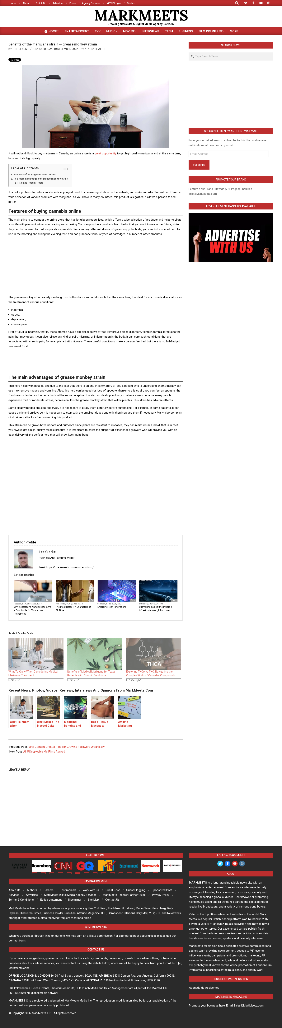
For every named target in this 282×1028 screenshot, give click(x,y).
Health (100, 48)
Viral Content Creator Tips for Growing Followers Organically (66, 747)
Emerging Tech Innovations (111, 607)
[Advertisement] (95, 266)
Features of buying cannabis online (34, 174)
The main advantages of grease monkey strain (40, 178)
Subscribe (199, 165)
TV (92, 600)
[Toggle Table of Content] (63, 169)
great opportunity (106, 153)
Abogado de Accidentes (204, 987)
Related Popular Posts (31, 182)
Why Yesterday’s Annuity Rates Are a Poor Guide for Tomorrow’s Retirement (32, 610)
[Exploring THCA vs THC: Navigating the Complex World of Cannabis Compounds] (153, 654)
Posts (48, 600)
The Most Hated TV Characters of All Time (73, 609)
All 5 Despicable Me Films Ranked (44, 751)
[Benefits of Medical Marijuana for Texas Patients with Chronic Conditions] (94, 654)
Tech (133, 600)
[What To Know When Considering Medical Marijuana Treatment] (35, 654)
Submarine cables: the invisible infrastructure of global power (155, 609)
